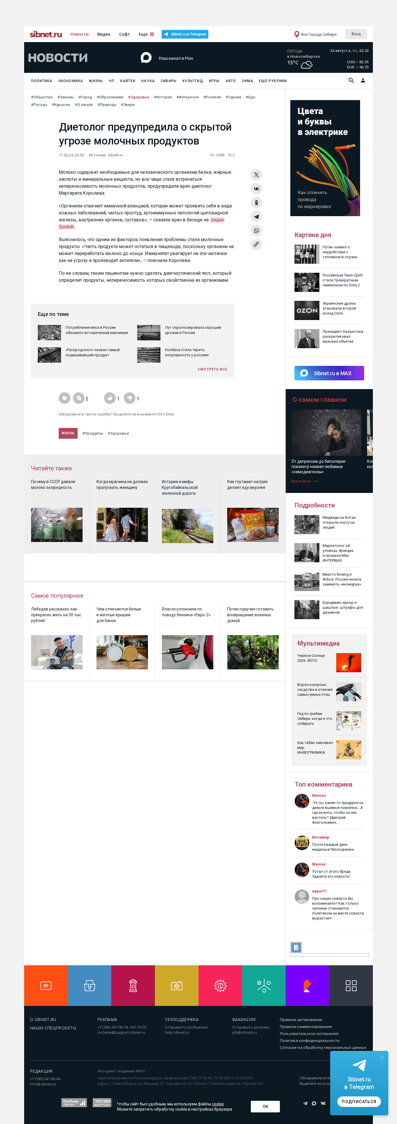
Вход (356, 33)
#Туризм (233, 97)
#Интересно (187, 97)
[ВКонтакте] (256, 188)
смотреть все (212, 369)
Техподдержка (182, 1019)
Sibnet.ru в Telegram (188, 34)
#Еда (250, 97)
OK (265, 1106)
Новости (80, 34)
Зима (247, 81)
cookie (218, 1104)
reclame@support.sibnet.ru (121, 1032)
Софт (124, 34)
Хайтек (127, 81)
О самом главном (319, 399)
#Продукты (92, 433)
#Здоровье (138, 97)
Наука (148, 81)
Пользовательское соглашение (309, 1033)
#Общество (42, 97)
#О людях (84, 104)
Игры (214, 81)
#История (163, 97)
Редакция (41, 1071)
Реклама (107, 1019)
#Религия (212, 97)
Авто (231, 81)
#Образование (110, 97)
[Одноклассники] (256, 202)
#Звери (128, 104)
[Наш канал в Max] (188, 66)
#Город (85, 97)
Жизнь (96, 81)
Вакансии (244, 1019)
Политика (42, 81)
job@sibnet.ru (244, 1032)
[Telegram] (256, 216)
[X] (256, 174)
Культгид (193, 81)
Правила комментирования (306, 1026)
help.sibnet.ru (177, 1032)
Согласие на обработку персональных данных (323, 1047)
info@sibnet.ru (43, 1084)
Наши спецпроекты (53, 1028)
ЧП (111, 81)
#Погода (39, 104)
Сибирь (169, 81)
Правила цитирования (301, 1019)
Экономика (70, 81)
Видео (103, 34)
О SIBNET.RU (43, 1019)
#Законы (66, 97)
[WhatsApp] (256, 230)
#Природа (107, 104)
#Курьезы (61, 104)
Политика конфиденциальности (309, 1040)
